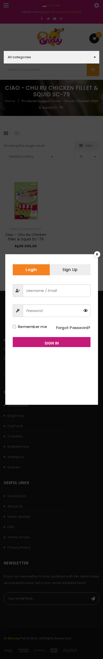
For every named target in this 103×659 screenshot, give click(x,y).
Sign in (51, 343)
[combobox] (51, 57)
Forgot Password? (73, 327)
